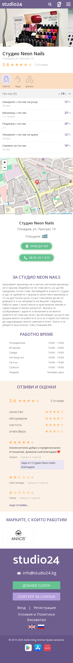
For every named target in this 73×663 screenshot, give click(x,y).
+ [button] (5, 162)
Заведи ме (38, 246)
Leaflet (53, 213)
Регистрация (45, 607)
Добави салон (36, 585)
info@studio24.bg (39, 573)
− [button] (5, 167)
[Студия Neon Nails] (41, 627)
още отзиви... (19, 505)
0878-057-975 (39, 258)
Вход (21, 607)
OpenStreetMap (65, 213)
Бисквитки (36, 619)
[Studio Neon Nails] (32, 627)
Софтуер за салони (36, 596)
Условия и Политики (36, 614)
